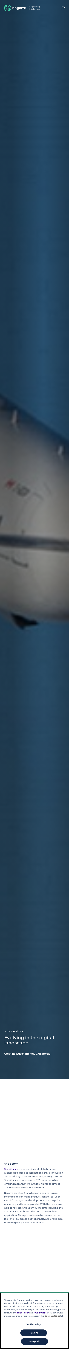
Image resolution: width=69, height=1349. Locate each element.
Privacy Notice (41, 1312)
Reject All (33, 1332)
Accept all (34, 1341)
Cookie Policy (22, 1312)
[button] (63, 8)
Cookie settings (33, 1324)
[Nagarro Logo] (22, 8)
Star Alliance (11, 1169)
